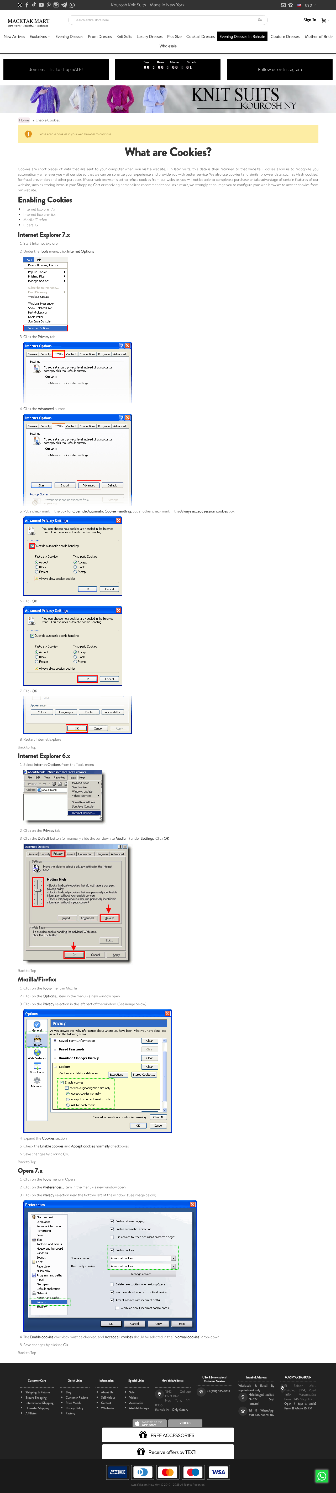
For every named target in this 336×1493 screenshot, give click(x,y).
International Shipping (39, 1402)
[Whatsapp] (72, 5)
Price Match (73, 1402)
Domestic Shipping (37, 1408)
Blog (68, 1392)
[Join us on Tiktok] (34, 5)
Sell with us (108, 1397)
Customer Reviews (77, 1397)
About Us (107, 1392)
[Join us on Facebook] (27, 5)
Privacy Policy (74, 1408)
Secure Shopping (36, 1397)
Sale (131, 1392)
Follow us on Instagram (280, 69)
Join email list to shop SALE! (56, 69)
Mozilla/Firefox (35, 219)
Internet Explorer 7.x (39, 209)
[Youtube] (42, 5)
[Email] (284, 5)
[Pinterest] (49, 5)
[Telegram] (64, 5)
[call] (290, 5)
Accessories (136, 1402)
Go (260, 19)
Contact (106, 1402)
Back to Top (27, 747)
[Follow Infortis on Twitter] (20, 5)
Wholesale (107, 1408)
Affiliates (30, 1413)
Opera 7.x (30, 225)
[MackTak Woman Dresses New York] (28, 23)
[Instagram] (56, 5)
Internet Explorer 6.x (39, 214)
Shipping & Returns (37, 1392)
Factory (70, 1413)
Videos (133, 1397)
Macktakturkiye (139, 1408)
